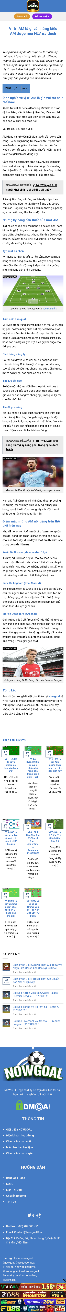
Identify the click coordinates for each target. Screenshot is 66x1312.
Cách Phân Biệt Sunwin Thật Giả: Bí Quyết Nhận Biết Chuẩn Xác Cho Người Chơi (37, 966)
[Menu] (5, 6)
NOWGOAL (11, 1090)
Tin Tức (11, 1201)
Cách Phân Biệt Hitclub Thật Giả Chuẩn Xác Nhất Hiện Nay (36, 980)
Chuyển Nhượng (16, 1195)
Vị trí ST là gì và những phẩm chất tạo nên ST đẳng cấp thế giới (11, 908)
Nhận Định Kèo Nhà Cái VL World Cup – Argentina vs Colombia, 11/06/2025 (33, 842)
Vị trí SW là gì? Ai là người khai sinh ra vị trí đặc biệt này (55, 765)
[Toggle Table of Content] (22, 88)
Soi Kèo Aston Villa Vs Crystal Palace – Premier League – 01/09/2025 (36, 994)
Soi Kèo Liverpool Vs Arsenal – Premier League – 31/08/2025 (36, 1022)
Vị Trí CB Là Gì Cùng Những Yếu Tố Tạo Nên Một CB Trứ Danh (33, 908)
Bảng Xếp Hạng (15, 1177)
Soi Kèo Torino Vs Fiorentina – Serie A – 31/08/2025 (37, 1008)
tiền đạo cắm (49, 308)
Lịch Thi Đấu (14, 1189)
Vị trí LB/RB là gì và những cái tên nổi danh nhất (11, 765)
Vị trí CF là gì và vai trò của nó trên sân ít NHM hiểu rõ (11, 838)
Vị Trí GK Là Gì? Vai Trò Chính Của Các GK (55, 836)
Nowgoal (54, 696)
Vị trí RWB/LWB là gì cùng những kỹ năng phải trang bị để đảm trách (32, 768)
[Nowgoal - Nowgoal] (33, 6)
